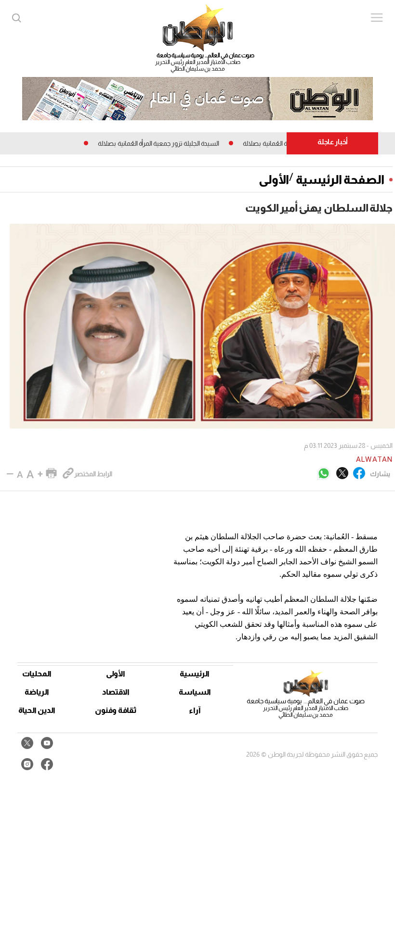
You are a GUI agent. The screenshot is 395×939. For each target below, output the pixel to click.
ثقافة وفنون (116, 710)
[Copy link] (68, 474)
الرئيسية (195, 674)
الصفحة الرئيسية (340, 179)
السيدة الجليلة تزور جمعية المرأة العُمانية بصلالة (176, 143)
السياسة (195, 692)
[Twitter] (342, 474)
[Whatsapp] (323, 474)
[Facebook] (359, 474)
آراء (195, 710)
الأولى (274, 179)
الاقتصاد (116, 692)
